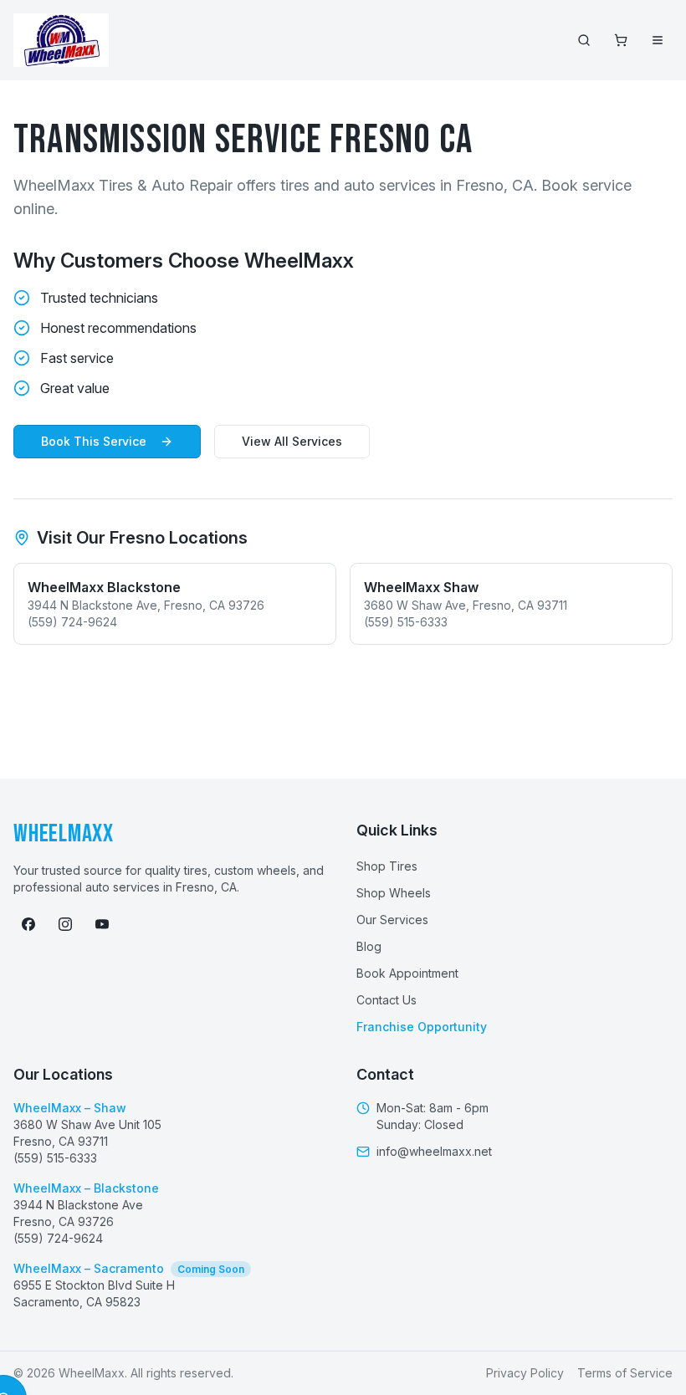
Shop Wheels (393, 893)
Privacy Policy (525, 1373)
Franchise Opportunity (421, 1026)
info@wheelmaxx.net (434, 1151)
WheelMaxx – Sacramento (128, 1268)
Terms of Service (625, 1373)
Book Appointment (407, 973)
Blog (368, 946)
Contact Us (386, 1000)
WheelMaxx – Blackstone (86, 1188)
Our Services (392, 919)
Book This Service (93, 441)
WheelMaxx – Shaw (69, 1108)
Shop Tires (386, 866)
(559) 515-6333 (55, 1158)
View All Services (292, 441)
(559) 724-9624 (58, 1238)
